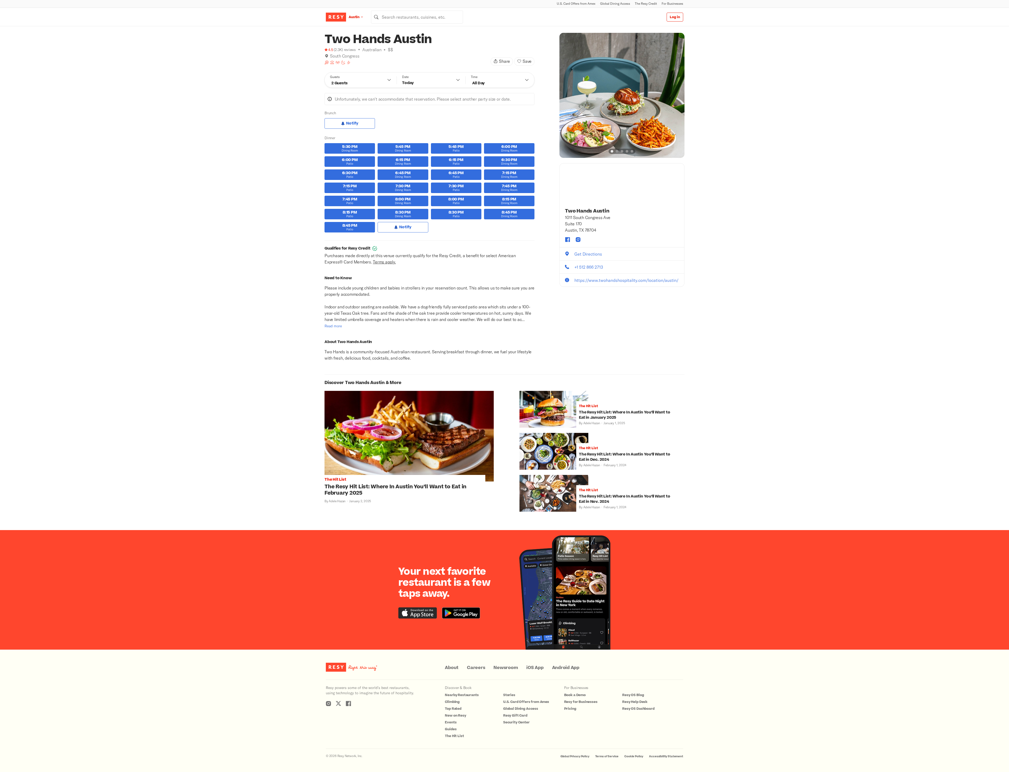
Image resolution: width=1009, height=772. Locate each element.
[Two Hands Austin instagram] (578, 239)
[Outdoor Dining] (332, 62)
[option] (621, 95)
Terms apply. (384, 261)
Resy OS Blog (633, 695)
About (452, 668)
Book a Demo (575, 695)
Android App (565, 668)
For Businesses (672, 3)
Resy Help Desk (634, 702)
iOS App (534, 668)
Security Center (516, 722)
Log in (675, 17)
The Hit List (454, 736)
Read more (333, 326)
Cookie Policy (633, 756)
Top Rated (453, 708)
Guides (450, 729)
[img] (327, 56)
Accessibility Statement (666, 756)
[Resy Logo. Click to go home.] (336, 17)
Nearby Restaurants (461, 695)
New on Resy (455, 715)
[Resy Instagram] (328, 703)
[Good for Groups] (338, 62)
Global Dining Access (615, 3)
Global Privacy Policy (574, 756)
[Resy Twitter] (338, 703)
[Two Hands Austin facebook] (567, 239)
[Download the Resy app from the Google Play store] (461, 613)
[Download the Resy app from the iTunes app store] (417, 613)
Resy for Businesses (581, 702)
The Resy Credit (646, 3)
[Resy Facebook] (348, 703)
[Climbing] (349, 62)
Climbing (452, 702)
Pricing (570, 708)
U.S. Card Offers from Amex (576, 3)
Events (450, 722)
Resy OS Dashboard (638, 708)
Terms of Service (607, 756)
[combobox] (417, 17)
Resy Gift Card (515, 715)
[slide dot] (612, 151)
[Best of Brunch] (327, 62)
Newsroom (505, 668)
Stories (509, 695)
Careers (476, 668)
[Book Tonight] (343, 62)
